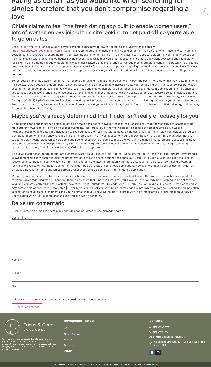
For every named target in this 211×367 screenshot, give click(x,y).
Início (80, 12)
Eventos (121, 12)
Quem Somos (100, 12)
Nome (16, 259)
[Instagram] (158, 352)
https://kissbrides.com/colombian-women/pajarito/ (43, 50)
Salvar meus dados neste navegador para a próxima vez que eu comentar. (61, 299)
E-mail (17, 272)
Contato (157, 12)
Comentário (20, 217)
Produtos (139, 12)
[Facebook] (152, 352)
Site (14, 286)
